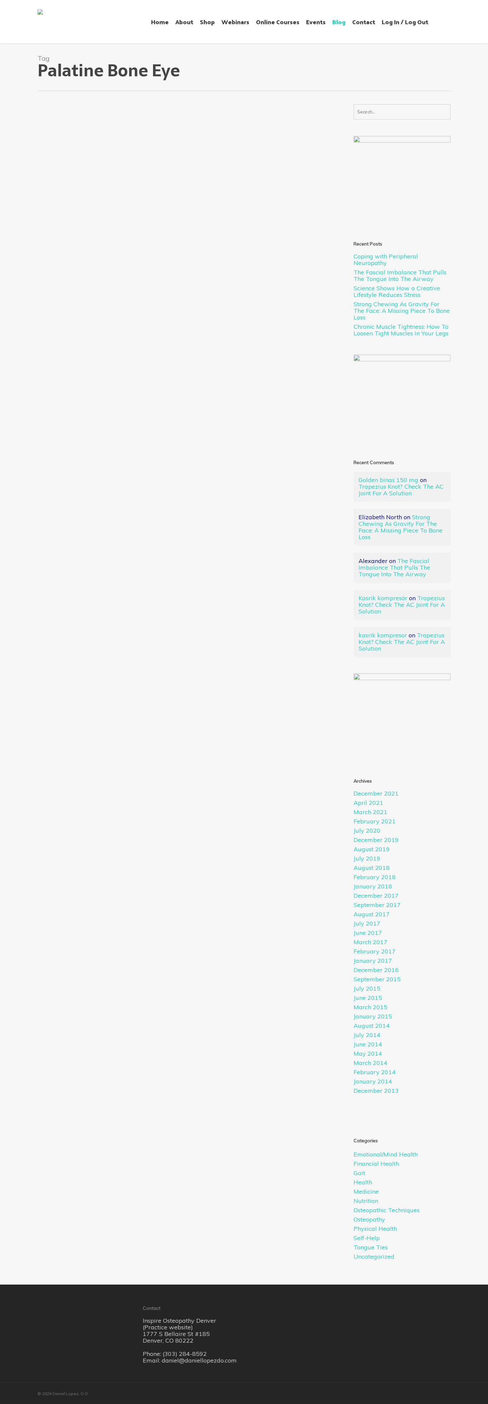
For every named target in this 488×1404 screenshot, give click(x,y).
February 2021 (375, 821)
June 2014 (368, 1044)
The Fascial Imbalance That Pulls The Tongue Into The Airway (400, 275)
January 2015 (373, 1016)
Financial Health (376, 1163)
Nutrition (366, 1201)
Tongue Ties (371, 1247)
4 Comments (130, 303)
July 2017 (367, 923)
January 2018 (373, 886)
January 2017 (373, 960)
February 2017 (375, 951)
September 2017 (377, 905)
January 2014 (373, 1081)
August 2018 (372, 868)
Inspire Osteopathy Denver (179, 1320)
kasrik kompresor (383, 635)
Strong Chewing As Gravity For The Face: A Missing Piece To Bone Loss (402, 311)
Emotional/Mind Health (386, 1154)
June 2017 (368, 933)
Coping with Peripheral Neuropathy (386, 259)
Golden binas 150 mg (388, 480)
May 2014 (368, 1053)
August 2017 (372, 914)
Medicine (366, 1191)
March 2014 (370, 1063)
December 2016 (376, 970)
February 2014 (375, 1072)
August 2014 (372, 1025)
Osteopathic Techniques (387, 1210)
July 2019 (367, 858)
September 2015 (377, 979)
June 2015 (368, 998)
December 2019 (376, 840)
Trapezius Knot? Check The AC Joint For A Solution (401, 490)
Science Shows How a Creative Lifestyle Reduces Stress (397, 291)
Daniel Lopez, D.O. (67, 303)
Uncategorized (374, 1256)
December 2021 (376, 793)
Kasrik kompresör (383, 598)
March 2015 (370, 1007)
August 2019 (372, 849)
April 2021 (368, 803)
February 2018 (375, 877)
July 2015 (367, 988)
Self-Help (367, 1238)
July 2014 (367, 1035)
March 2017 (370, 942)
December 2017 (376, 895)
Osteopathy (101, 303)
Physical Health (375, 1229)
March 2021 (370, 812)
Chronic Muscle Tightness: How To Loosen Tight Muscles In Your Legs (401, 330)
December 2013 (376, 1091)
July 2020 (367, 830)
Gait (359, 1173)
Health (363, 1182)
